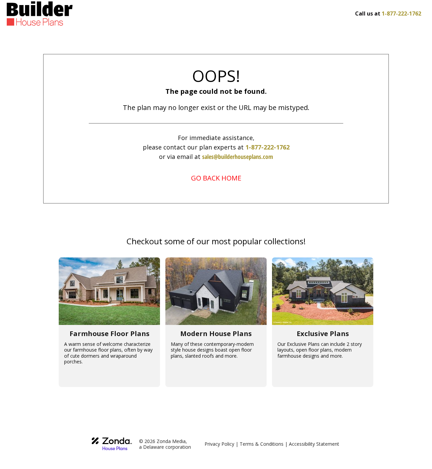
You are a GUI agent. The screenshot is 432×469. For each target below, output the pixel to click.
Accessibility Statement (314, 444)
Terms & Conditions (262, 444)
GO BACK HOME (216, 178)
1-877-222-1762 (267, 147)
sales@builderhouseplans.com (237, 157)
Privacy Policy (219, 444)
